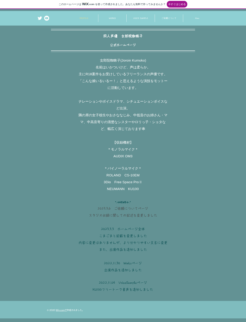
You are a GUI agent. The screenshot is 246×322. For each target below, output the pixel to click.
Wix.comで (61, 310)
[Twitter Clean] (39, 18)
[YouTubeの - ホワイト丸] (46, 18)
